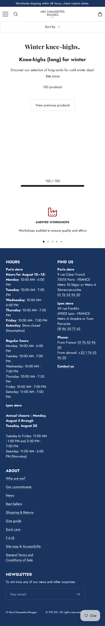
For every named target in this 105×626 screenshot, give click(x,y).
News (10, 495)
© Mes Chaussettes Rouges (21, 612)
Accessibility (32, 546)
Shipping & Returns (20, 512)
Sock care (13, 529)
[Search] (15, 14)
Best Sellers (14, 503)
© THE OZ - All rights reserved (63, 612)
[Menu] (5, 14)
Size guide (13, 520)
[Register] (78, 594)
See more (53, 76)
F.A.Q (10, 537)
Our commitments (19, 486)
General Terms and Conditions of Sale (19, 557)
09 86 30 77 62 (68, 328)
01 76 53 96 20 (68, 294)
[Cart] (100, 14)
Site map (12, 546)
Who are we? (16, 478)
